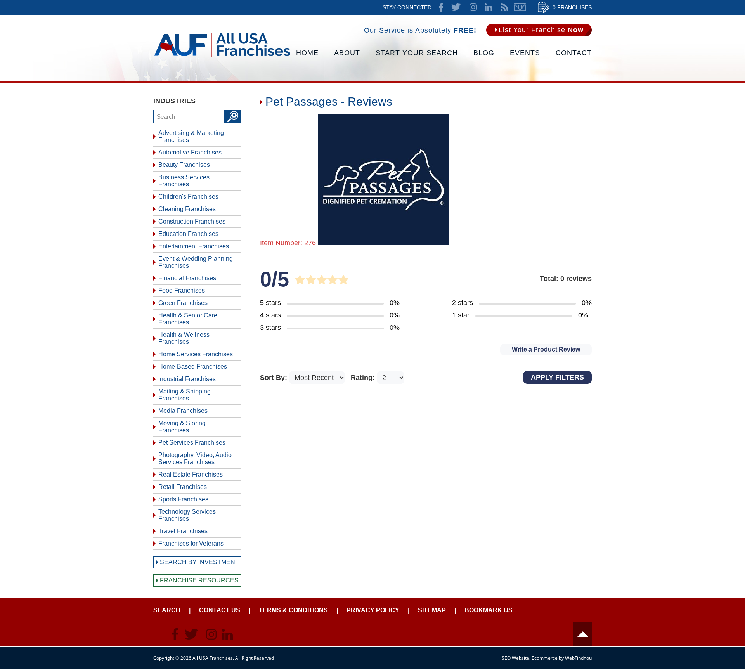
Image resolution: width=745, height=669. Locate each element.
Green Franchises (183, 303)
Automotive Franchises (190, 152)
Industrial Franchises (187, 379)
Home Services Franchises (195, 354)
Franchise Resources (199, 580)
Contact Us (219, 610)
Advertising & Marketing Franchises (191, 136)
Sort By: (274, 377)
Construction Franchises (191, 221)
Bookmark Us (488, 610)
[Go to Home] (222, 56)
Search (166, 610)
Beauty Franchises (184, 164)
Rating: (364, 377)
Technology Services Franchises (187, 515)
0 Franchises (572, 7)
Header (582, 634)
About (347, 53)
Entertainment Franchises (193, 246)
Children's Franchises (188, 196)
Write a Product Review (546, 349)
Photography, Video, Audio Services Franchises (195, 458)
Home (307, 53)
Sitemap (432, 610)
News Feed (504, 7)
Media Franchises (183, 410)
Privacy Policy (373, 610)
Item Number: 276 (288, 243)
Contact (574, 53)
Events (525, 53)
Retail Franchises (182, 487)
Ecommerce (545, 658)
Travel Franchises (183, 531)
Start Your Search (417, 53)
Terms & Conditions (293, 610)
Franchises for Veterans (191, 543)
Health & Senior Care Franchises (187, 319)
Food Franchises (181, 290)
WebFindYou (578, 658)
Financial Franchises (187, 278)
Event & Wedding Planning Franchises (195, 262)
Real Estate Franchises (190, 474)
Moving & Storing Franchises (182, 426)
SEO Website (515, 658)
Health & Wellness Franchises (184, 338)
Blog (483, 53)
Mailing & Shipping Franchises (184, 395)
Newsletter (520, 7)
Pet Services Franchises (191, 442)
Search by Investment (199, 562)
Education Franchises (188, 234)
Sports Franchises (183, 499)
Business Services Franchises (184, 180)
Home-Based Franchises (192, 366)
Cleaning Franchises (187, 209)
